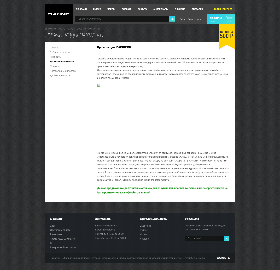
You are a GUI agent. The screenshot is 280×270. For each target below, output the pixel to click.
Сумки (97, 9)
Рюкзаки (81, 9)
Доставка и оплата (60, 75)
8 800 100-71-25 (223, 9)
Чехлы (111, 9)
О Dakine (54, 47)
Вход (182, 19)
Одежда (126, 9)
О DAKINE (180, 9)
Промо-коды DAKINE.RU (62, 61)
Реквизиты (55, 57)
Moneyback (56, 66)
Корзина (216, 19)
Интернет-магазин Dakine (59, 29)
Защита (142, 9)
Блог (52, 225)
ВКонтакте (145, 225)
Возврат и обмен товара (63, 71)
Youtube (144, 238)
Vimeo (143, 234)
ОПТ (52, 243)
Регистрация (194, 19)
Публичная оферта (60, 52)
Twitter (143, 230)
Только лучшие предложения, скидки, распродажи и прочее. (205, 227)
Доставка (197, 9)
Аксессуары (160, 9)
